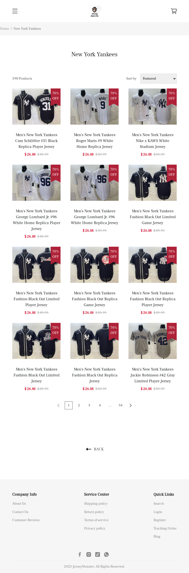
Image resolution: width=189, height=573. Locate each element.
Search (159, 503)
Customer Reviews (26, 520)
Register (160, 520)
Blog (157, 536)
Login (158, 512)
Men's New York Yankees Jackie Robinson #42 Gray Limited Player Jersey (152, 375)
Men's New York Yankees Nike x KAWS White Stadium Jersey (152, 140)
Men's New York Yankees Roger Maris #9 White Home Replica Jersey (94, 140)
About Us (19, 503)
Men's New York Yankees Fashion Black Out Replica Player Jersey (152, 299)
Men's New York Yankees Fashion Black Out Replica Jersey (94, 375)
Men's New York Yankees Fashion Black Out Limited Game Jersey (153, 217)
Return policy (94, 512)
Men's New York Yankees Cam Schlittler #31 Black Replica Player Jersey (36, 140)
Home (4, 29)
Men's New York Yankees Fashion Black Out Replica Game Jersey (94, 299)
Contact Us (20, 512)
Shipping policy (96, 503)
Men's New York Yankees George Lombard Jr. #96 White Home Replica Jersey (94, 217)
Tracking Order (165, 528)
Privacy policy (94, 528)
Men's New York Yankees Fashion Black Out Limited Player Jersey (37, 299)
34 (120, 405)
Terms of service (96, 520)
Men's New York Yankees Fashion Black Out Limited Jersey (37, 375)
